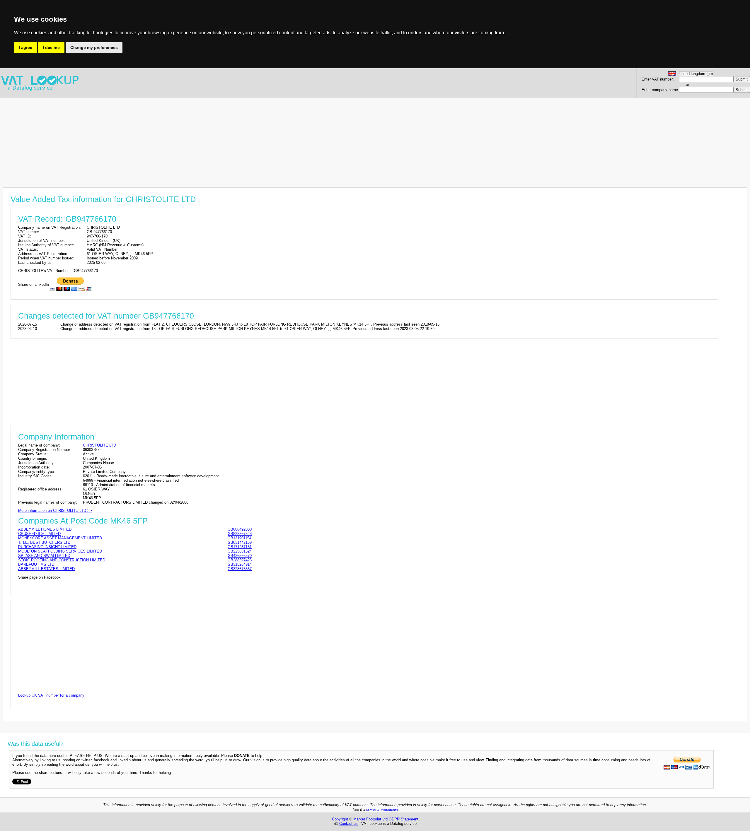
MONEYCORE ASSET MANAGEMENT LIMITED (60, 538)
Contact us (348, 823)
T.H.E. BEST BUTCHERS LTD (44, 542)
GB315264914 (240, 564)
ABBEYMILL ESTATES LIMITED (46, 569)
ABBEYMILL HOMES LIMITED (44, 529)
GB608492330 (240, 529)
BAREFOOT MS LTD (36, 564)
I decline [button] (51, 47)
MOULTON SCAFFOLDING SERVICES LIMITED (60, 551)
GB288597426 (240, 560)
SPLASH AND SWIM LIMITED (44, 555)
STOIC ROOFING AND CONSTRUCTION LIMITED (61, 560)
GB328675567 (240, 569)
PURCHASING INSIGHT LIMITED (47, 547)
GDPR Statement (403, 819)
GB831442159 (240, 542)
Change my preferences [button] (94, 47)
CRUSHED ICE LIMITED (39, 533)
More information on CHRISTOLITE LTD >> (55, 510)
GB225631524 (240, 551)
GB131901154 (239, 538)
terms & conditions (382, 810)
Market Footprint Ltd (370, 819)
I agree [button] (25, 47)
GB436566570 (240, 555)
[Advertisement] (176, 139)
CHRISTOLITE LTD (99, 445)
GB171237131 (240, 547)
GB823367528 (240, 533)
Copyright (340, 819)
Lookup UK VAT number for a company (51, 695)
